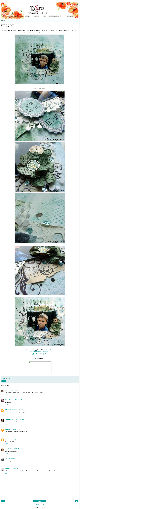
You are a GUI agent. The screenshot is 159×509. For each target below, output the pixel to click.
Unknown (7, 409)
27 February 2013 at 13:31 (16, 429)
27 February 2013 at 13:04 (18, 419)
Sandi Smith (8, 419)
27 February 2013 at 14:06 (16, 439)
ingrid (6, 449)
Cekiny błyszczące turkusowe (39, 355)
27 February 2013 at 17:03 (14, 458)
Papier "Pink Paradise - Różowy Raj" (39, 351)
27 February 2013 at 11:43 (16, 409)
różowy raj (35, 32)
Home (39, 501)
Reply (6, 394)
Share (3, 381)
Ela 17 (6, 390)
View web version (40, 504)
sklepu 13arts (49, 350)
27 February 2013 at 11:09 (15, 390)
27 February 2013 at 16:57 (14, 449)
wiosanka (7, 468)
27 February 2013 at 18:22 (16, 468)
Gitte (6, 458)
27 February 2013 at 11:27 (15, 400)
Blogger (42, 507)
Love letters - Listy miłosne (40, 353)
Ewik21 (7, 400)
